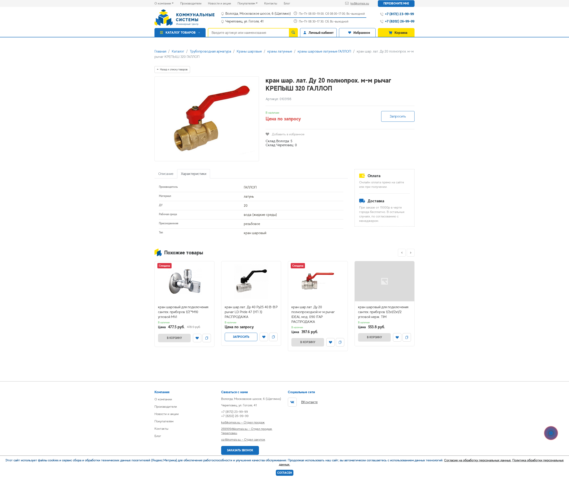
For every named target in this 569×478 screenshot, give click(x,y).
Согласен (284, 472)
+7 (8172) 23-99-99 (234, 411)
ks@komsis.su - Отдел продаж (243, 422)
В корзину (174, 338)
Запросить (398, 116)
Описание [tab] (165, 174)
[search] (293, 32)
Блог (290, 3)
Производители (194, 3)
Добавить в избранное (288, 134)
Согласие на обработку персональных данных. (477, 460)
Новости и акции (223, 3)
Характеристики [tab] (193, 174)
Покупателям (246, 3)
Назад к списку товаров (174, 69)
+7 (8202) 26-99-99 (234, 416)
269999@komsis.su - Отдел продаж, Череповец (246, 431)
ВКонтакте (309, 402)
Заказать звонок (240, 450)
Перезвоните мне (396, 3)
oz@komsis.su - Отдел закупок (243, 439)
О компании (162, 3)
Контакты (274, 3)
